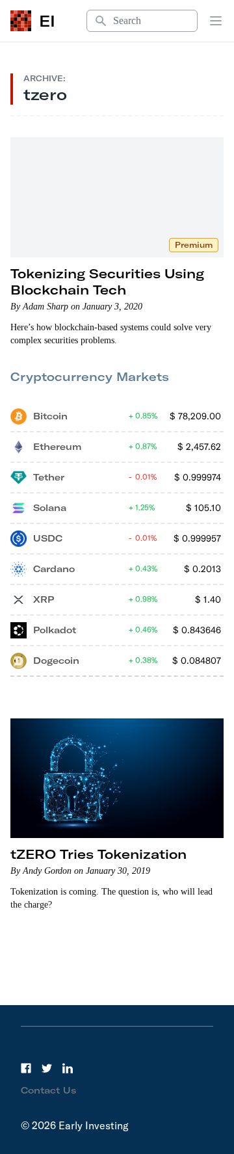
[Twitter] (47, 1068)
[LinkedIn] (67, 1068)
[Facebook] (26, 1068)
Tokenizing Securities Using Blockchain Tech (107, 281)
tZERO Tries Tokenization (98, 854)
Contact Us (49, 1090)
